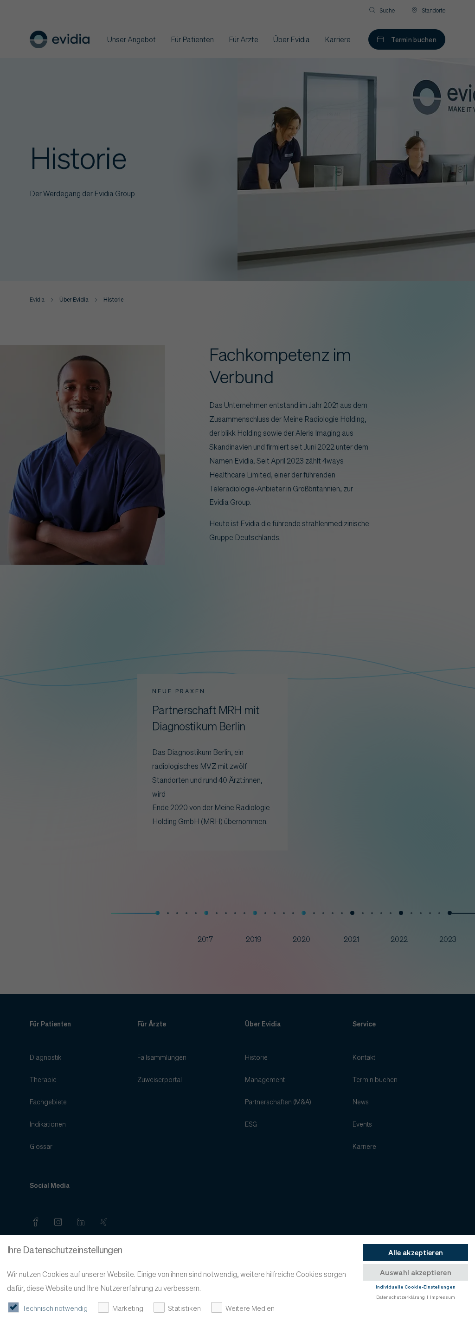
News (361, 1101)
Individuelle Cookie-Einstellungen (416, 1286)
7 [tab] (450, 913)
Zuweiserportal (159, 1079)
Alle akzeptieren (415, 1252)
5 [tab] (352, 913)
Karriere (364, 1146)
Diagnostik (45, 1057)
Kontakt (364, 1057)
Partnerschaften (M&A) (278, 1101)
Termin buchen (413, 39)
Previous (44, 762)
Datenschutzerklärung (400, 1297)
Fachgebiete (48, 1101)
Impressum (442, 1297)
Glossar (41, 1146)
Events (362, 1124)
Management (265, 1079)
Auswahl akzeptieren (415, 1272)
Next (430, 762)
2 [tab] (206, 913)
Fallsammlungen (161, 1057)
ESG (251, 1124)
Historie (256, 1057)
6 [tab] (401, 913)
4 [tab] (304, 913)
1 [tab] (157, 913)
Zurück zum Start (442, 626)
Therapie (43, 1079)
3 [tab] (255, 913)
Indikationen (48, 1124)
